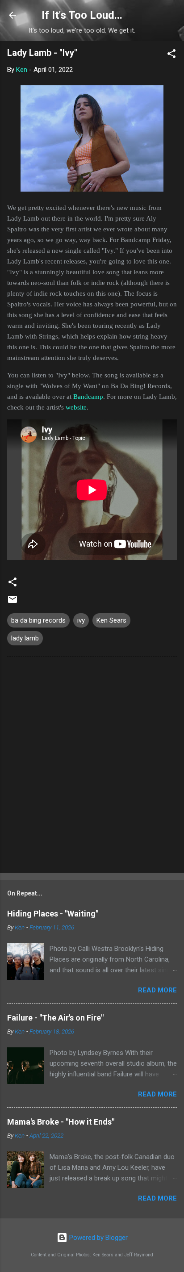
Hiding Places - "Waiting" (52, 913)
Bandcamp (88, 396)
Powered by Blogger (97, 1238)
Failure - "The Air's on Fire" (55, 1017)
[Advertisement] (92, 766)
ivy (81, 620)
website (76, 407)
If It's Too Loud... (82, 15)
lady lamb (25, 638)
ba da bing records (38, 620)
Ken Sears (111, 620)
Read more (157, 990)
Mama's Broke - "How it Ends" (60, 1121)
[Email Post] (12, 602)
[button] (171, 55)
